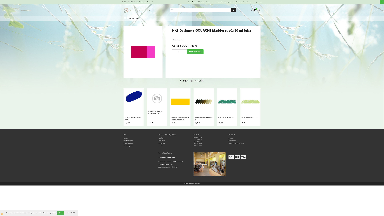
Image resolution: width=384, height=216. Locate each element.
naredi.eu (161, 138)
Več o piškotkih (70, 213)
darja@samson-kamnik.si (170, 167)
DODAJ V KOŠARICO (195, 52)
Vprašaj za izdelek (178, 40)
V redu (61, 213)
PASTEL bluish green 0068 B (226, 118)
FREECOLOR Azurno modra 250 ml (132, 119)
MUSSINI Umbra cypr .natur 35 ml (203, 119)
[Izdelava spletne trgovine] (198, 183)
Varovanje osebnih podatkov (236, 143)
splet (139, 2)
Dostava (230, 138)
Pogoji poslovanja (128, 143)
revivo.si (160, 146)
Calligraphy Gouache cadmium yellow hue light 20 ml (180, 119)
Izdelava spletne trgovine (190, 183)
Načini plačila (232, 141)
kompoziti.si (161, 141)
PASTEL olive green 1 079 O (249, 118)
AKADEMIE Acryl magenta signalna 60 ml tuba (155, 112)
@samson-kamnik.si (147, 2)
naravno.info (161, 143)
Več (133, 101)
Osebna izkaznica (128, 141)
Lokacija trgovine (128, 146)
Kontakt (126, 138)
